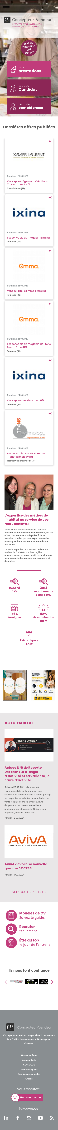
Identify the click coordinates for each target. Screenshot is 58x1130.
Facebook (18, 1118)
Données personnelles (29, 1074)
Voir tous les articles (29, 892)
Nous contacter (29, 1060)
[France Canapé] (45, 987)
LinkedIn (6, 1118)
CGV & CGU (29, 1065)
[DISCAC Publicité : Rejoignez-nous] (15, 685)
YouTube (40, 1118)
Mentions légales (29, 1069)
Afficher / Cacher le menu (6, 6)
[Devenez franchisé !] (43, 685)
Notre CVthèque (29, 1055)
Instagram (29, 1118)
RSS (52, 1118)
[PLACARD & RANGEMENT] (31, 987)
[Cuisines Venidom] (16, 987)
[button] (6, 982)
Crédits (29, 1079)
